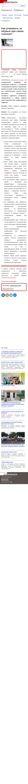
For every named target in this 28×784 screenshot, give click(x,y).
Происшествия (8, 18)
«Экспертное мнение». (9, 278)
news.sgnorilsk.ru (7, 47)
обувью (24, 112)
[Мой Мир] (15, 295)
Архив (11, 15)
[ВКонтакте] (3, 295)
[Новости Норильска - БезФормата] (9, 2)
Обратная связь (4, 479)
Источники (17, 15)
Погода (25, 15)
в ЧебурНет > (6, 21)
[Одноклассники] (7, 295)
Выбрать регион (5, 480)
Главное (4, 15)
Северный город (17, 80)
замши (6, 175)
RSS (11, 482)
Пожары (17, 18)
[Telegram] (11, 295)
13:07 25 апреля (11, 74)
